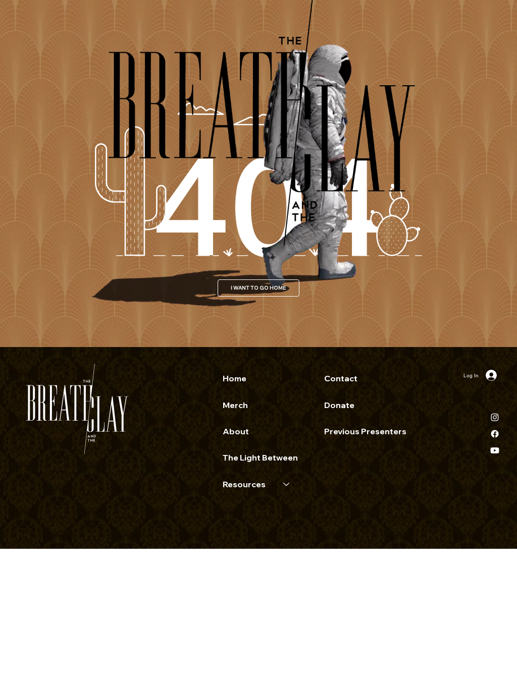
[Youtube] (495, 450)
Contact (340, 378)
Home (234, 378)
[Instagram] (495, 417)
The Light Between (260, 457)
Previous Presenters (365, 431)
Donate (339, 405)
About (236, 431)
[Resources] (286, 484)
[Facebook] (495, 434)
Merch (235, 405)
